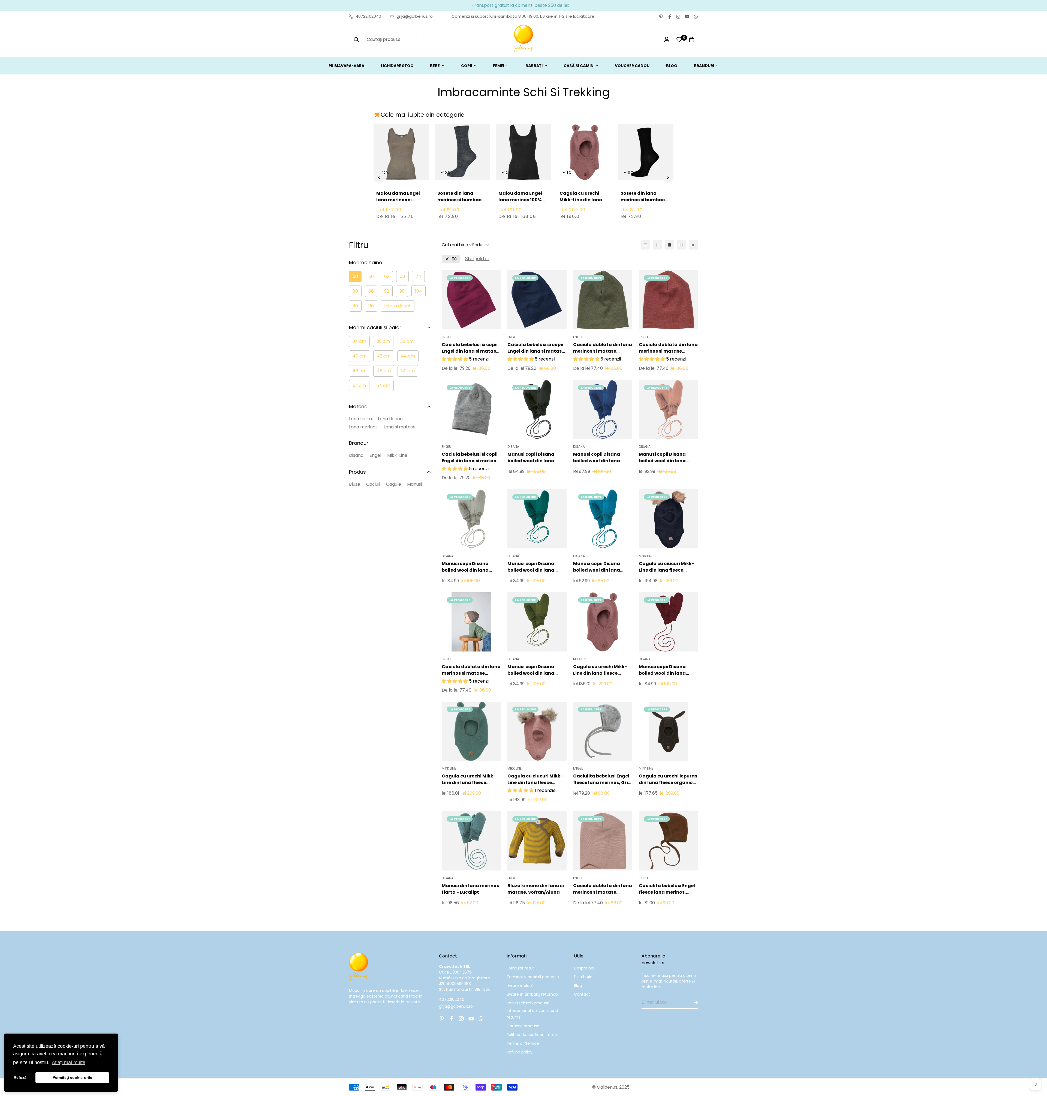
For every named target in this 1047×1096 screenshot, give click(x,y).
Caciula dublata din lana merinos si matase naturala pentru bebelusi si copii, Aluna (471, 670)
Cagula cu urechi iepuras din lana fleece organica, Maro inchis (668, 779)
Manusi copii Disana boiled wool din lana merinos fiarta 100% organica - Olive (530, 670)
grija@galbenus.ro (456, 1006)
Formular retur (520, 968)
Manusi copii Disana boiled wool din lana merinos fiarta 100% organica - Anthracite (533, 457)
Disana (356, 455)
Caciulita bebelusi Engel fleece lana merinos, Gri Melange (601, 779)
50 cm (408, 371)
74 (418, 276)
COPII (466, 65)
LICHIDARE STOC (397, 65)
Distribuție (583, 977)
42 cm (383, 356)
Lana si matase (400, 427)
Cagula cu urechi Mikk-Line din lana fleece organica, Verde (469, 779)
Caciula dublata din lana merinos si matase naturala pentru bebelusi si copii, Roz (602, 889)
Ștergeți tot (477, 259)
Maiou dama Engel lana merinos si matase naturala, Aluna (398, 203)
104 (418, 291)
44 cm (408, 356)
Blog (578, 985)
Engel (375, 455)
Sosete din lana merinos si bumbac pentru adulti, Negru (644, 199)
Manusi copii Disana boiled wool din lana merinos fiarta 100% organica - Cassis (662, 670)
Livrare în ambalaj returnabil (533, 994)
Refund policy (519, 1052)
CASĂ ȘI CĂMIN (579, 65)
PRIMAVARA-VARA (346, 65)
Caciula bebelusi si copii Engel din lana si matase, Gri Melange (471, 457)
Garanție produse (523, 1026)
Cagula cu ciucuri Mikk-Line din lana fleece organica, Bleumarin (666, 566)
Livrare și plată (520, 985)
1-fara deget (397, 306)
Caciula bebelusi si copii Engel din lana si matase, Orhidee (471, 348)
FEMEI (498, 65)
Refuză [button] (20, 1077)
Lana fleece (390, 419)
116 (371, 306)
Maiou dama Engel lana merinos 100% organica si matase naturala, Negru (521, 203)
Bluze (354, 484)
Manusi (414, 484)
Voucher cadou (632, 65)
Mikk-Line (397, 455)
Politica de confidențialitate (533, 1034)
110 (355, 306)
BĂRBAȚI (534, 65)
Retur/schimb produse (528, 1003)
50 (355, 276)
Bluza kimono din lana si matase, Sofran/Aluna (535, 888)
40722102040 (451, 999)
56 (371, 276)
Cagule (393, 484)
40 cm (359, 356)
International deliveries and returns (532, 1014)
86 (371, 291)
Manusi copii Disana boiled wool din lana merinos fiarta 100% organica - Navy (596, 457)
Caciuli (373, 484)
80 (355, 291)
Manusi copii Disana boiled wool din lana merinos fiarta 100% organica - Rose (662, 457)
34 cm (359, 341)
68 (402, 276)
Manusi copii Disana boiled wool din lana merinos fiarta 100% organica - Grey (465, 566)
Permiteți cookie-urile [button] (72, 1077)
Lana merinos (363, 427)
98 (402, 291)
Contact (582, 994)
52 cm (359, 385)
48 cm (384, 371)
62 (386, 276)
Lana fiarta (360, 419)
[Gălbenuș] (523, 39)
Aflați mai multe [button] (68, 1062)
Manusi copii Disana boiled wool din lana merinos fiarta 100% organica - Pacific (530, 566)
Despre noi (584, 968)
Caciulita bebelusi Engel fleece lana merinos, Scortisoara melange (667, 889)
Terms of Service (523, 1043)
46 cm (359, 371)
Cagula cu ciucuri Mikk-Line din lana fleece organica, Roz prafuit (535, 779)
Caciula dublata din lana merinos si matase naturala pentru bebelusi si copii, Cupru (668, 348)
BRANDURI (704, 65)
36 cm (383, 341)
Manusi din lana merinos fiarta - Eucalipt (470, 888)
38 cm (407, 341)
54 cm (383, 385)
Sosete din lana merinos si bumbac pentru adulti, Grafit (461, 199)
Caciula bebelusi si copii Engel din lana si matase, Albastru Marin (536, 348)
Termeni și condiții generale (533, 977)
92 (386, 291)
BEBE (435, 65)
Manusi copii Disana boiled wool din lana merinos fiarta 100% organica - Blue (596, 566)
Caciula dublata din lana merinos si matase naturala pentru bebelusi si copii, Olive (602, 348)
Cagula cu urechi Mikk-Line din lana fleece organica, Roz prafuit (583, 203)
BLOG (671, 65)
